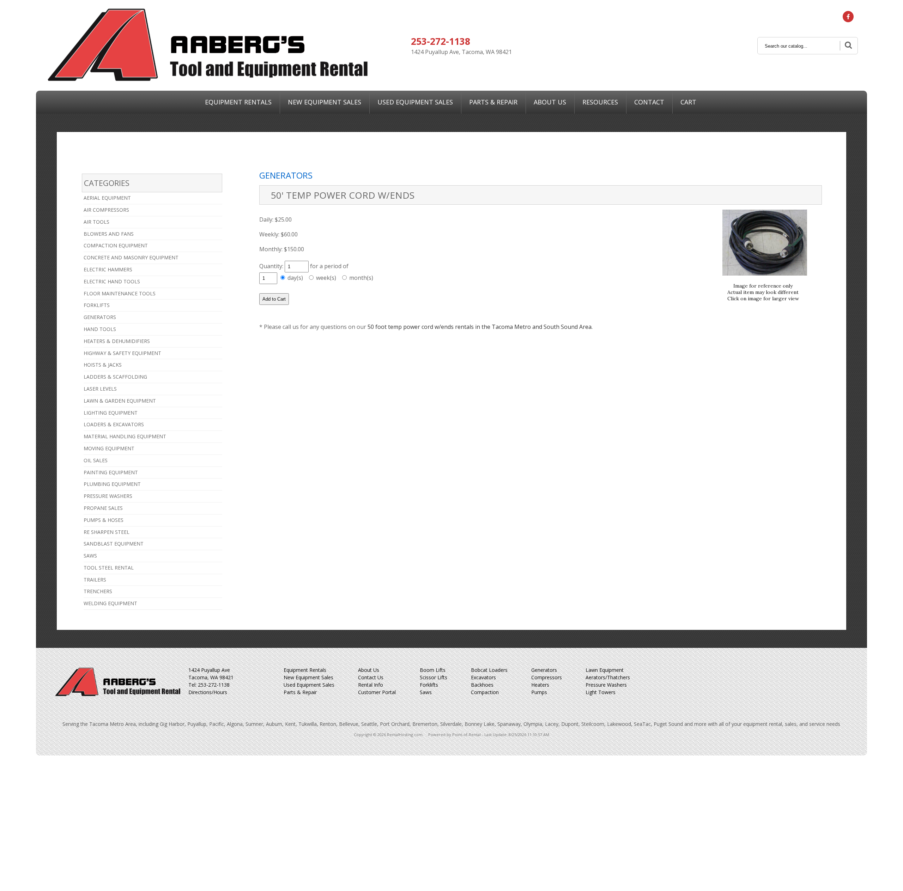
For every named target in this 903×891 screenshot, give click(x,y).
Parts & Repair (493, 102)
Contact (649, 102)
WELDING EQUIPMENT (110, 603)
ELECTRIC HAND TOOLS (112, 281)
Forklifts (429, 684)
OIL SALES (96, 460)
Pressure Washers (606, 684)
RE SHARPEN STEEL (106, 532)
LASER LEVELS (100, 388)
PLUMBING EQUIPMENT (112, 484)
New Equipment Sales (308, 677)
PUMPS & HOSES (103, 520)
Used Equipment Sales (309, 684)
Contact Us (370, 677)
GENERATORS (100, 317)
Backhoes (482, 684)
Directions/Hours (207, 692)
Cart (688, 102)
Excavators (483, 677)
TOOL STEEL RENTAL (109, 567)
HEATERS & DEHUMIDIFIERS (117, 341)
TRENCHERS (98, 591)
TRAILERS (95, 579)
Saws (426, 692)
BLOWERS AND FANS (109, 233)
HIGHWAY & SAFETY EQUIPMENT (122, 353)
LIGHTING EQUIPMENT (111, 412)
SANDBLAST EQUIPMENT (114, 543)
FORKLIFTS (97, 305)
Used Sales (415, 102)
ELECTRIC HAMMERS (108, 269)
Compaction (485, 692)
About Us (550, 102)
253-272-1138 (440, 41)
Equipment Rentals (238, 102)
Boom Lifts (433, 670)
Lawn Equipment (605, 670)
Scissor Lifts (433, 677)
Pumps (539, 692)
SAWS (90, 555)
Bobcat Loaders (489, 670)
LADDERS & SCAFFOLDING (115, 376)
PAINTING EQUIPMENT (111, 472)
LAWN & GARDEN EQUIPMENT (120, 400)
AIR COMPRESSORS (106, 209)
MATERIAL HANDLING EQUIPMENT (125, 436)
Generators (544, 670)
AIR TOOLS (96, 221)
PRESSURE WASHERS (108, 496)
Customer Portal (377, 692)
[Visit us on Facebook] (848, 16)
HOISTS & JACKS (103, 364)
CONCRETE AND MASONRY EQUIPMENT (131, 257)
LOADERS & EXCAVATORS (114, 424)
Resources (600, 102)
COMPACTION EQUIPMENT (116, 245)
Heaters (540, 684)
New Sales (324, 102)
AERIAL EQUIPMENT (107, 197)
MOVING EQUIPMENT (109, 448)
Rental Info (370, 684)
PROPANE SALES (103, 508)
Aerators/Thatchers (608, 677)
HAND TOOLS (100, 329)
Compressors (546, 677)
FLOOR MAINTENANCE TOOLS (120, 293)
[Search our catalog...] (847, 45)
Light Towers (601, 692)
